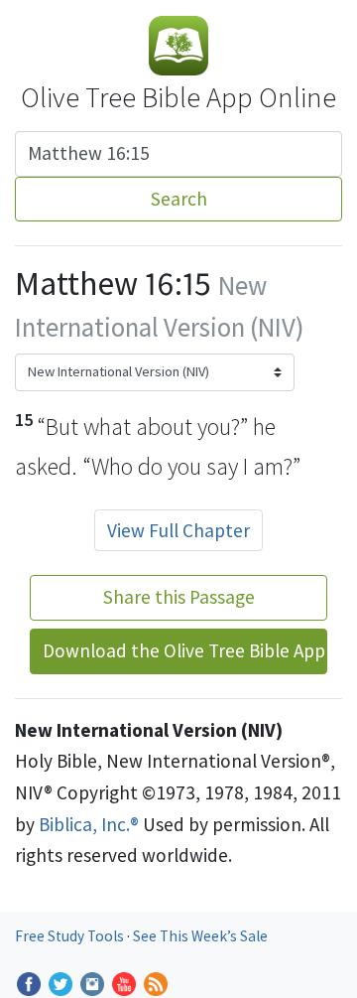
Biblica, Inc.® (89, 824)
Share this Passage (179, 597)
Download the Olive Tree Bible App (184, 650)
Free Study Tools (71, 936)
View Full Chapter (178, 530)
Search (179, 199)
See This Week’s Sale (200, 936)
